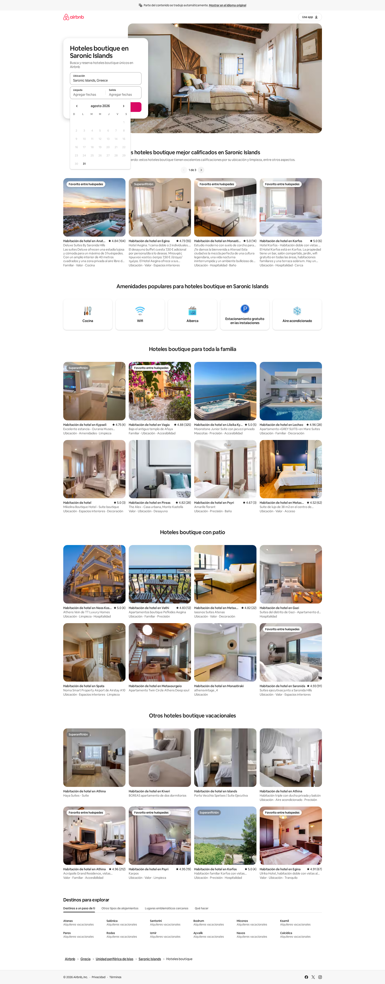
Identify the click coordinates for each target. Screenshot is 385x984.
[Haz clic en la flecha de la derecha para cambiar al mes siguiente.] (123, 106)
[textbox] (87, 94)
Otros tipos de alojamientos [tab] (119, 908)
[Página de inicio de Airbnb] (73, 17)
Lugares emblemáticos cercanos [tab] (166, 908)
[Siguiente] (201, 170)
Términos (115, 977)
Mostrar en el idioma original (227, 5)
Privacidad (98, 977)
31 (84, 164)
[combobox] (105, 80)
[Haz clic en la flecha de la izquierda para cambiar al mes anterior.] (77, 106)
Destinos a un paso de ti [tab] (79, 908)
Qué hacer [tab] (201, 908)
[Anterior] (184, 170)
